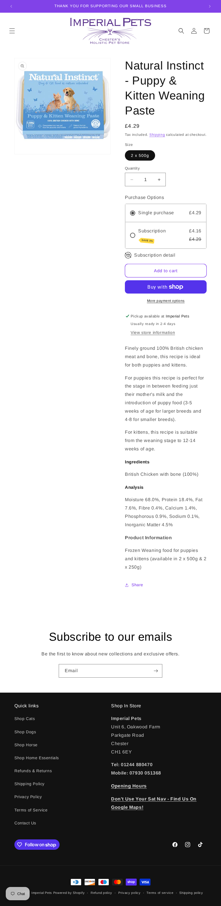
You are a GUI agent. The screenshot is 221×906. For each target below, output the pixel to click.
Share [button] (137, 584)
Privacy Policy (28, 796)
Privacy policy (129, 892)
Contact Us (25, 823)
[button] (12, 31)
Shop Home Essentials (36, 757)
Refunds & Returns (33, 770)
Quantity (132, 168)
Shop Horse (26, 745)
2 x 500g (140, 155)
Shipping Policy (29, 783)
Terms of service (159, 892)
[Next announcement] (209, 6)
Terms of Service (31, 810)
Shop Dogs (25, 732)
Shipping (157, 135)
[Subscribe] (155, 671)
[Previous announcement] (11, 6)
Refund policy (101, 892)
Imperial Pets (41, 892)
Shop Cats (24, 718)
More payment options (166, 301)
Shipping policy (191, 892)
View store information (153, 332)
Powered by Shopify (69, 892)
